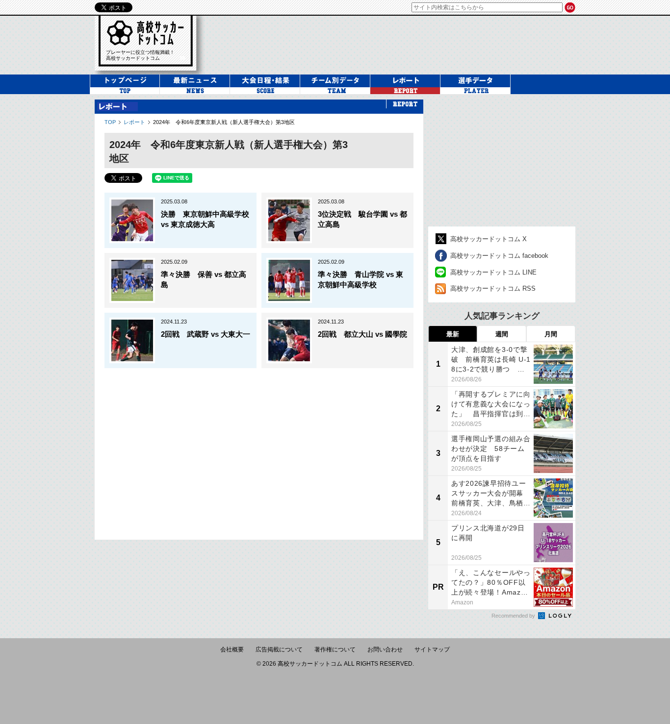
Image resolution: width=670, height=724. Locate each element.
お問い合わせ (385, 649)
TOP (110, 122)
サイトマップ (432, 649)
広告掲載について (279, 649)
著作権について (335, 649)
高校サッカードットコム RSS (493, 288)
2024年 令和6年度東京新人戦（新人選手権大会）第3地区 (224, 122)
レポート (134, 122)
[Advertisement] (259, 449)
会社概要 (232, 649)
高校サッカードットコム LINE (493, 272)
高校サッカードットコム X (488, 239)
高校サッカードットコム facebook (499, 255)
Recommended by (514, 616)
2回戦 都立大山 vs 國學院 (362, 334)
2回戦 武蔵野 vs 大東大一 (205, 334)
